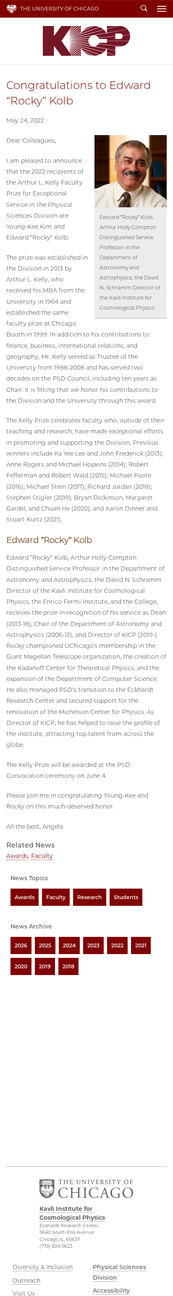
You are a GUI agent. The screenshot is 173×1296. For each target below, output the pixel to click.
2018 (68, 966)
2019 (45, 966)
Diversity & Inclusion (43, 1267)
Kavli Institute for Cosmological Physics (86, 41)
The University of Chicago (59, 8)
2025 (45, 945)
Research (89, 897)
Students (126, 897)
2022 (117, 945)
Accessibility (111, 1290)
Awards (17, 856)
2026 (21, 945)
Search (144, 8)
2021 (141, 945)
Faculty (42, 856)
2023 (93, 945)
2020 (21, 966)
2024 (69, 945)
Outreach (26, 1280)
